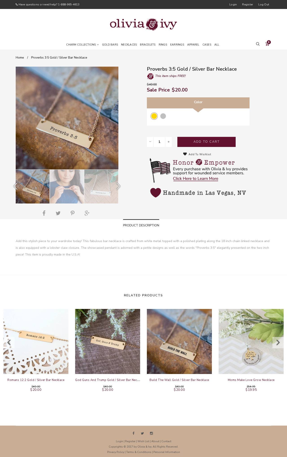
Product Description (141, 225)
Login (233, 4)
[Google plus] (88, 213)
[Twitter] (59, 213)
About (155, 441)
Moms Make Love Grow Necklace (251, 380)
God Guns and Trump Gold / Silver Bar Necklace (109, 380)
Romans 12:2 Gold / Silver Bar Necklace (35, 380)
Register (247, 4)
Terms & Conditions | (139, 452)
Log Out (263, 4)
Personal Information (166, 452)
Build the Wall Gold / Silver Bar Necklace (179, 380)
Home (20, 57)
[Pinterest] (74, 213)
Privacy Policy (115, 452)
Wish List (143, 441)
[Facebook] (45, 213)
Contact (166, 441)
